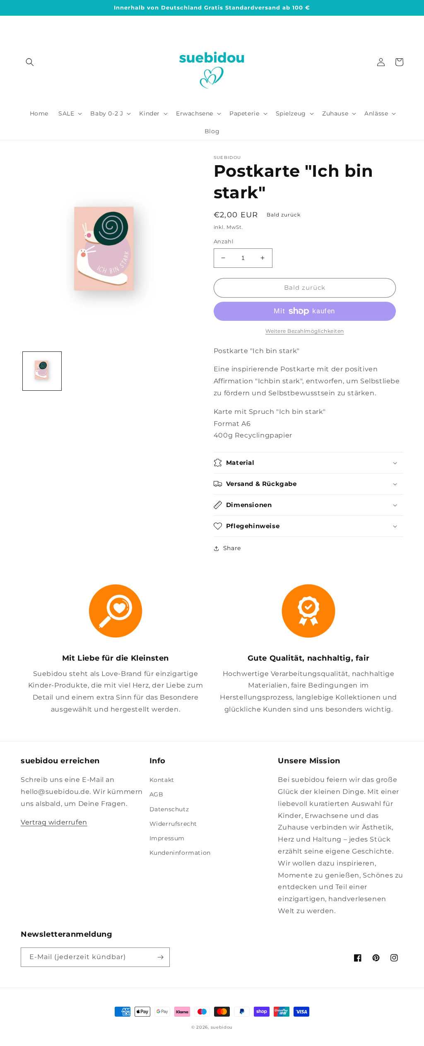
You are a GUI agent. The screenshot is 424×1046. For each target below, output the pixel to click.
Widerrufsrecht (173, 823)
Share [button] (232, 548)
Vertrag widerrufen (54, 822)
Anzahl (224, 241)
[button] (30, 62)
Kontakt (161, 780)
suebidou (222, 1027)
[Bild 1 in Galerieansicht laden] (42, 371)
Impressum (167, 838)
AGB (156, 794)
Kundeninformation (180, 852)
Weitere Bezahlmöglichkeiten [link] (304, 331)
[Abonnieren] (160, 957)
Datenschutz (169, 809)
